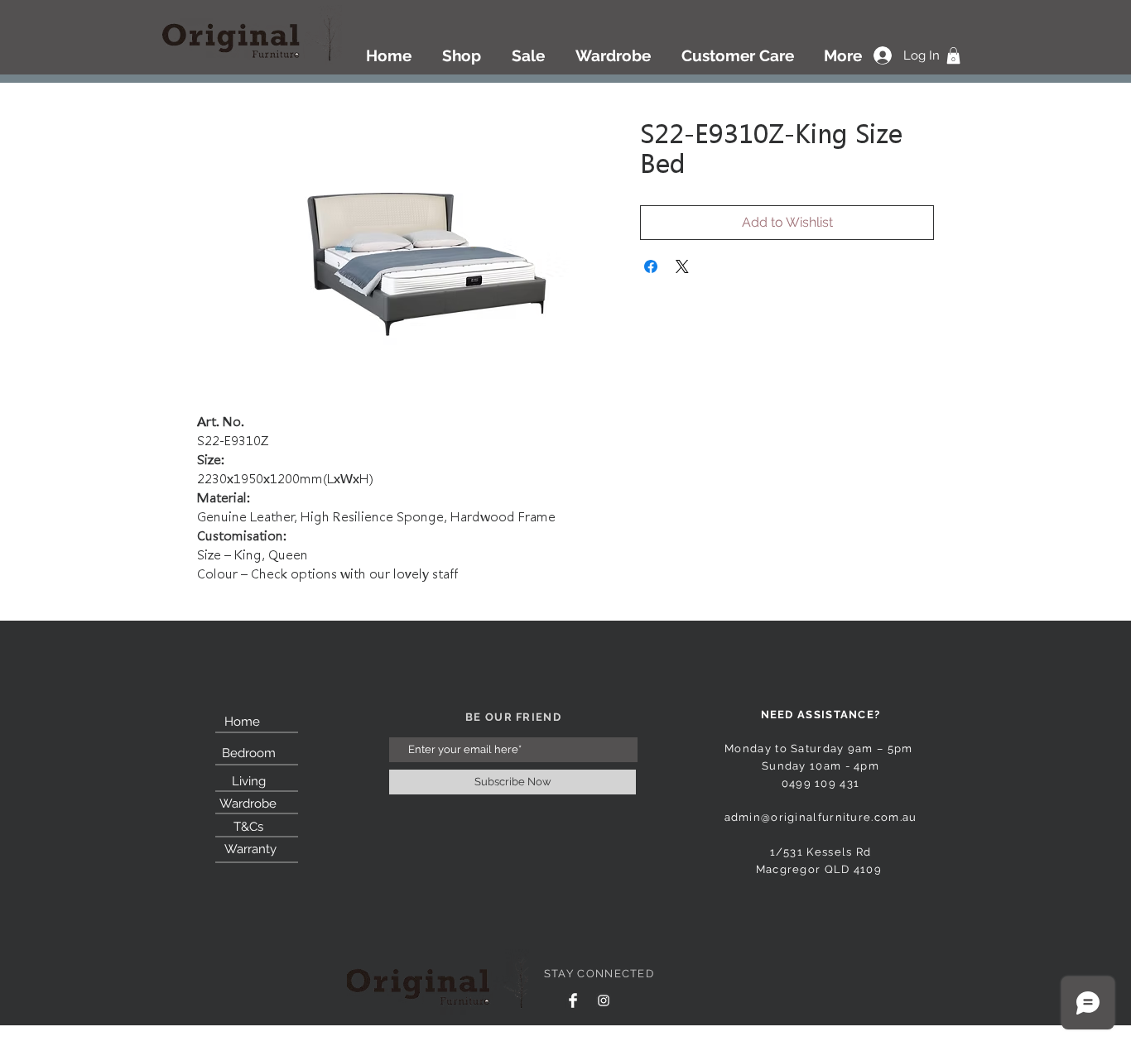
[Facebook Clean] (573, 1000)
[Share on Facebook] (651, 266)
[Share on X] (682, 266)
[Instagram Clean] (603, 1000)
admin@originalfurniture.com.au (820, 817)
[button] (953, 55)
